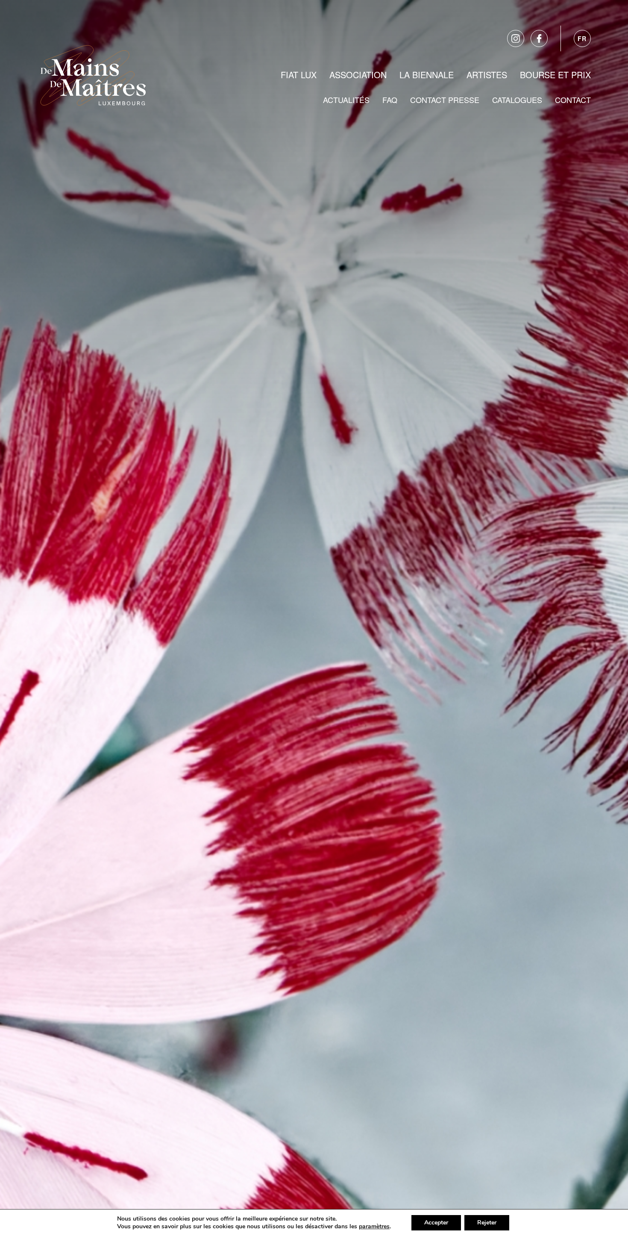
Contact (573, 99)
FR (582, 38)
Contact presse (444, 99)
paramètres (374, 1226)
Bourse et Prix (555, 74)
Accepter (436, 1222)
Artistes (487, 74)
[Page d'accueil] (93, 73)
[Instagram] (515, 38)
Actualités (346, 99)
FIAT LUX (299, 74)
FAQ (389, 99)
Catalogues (517, 99)
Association (358, 74)
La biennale (426, 74)
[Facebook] (539, 38)
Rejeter (486, 1222)
